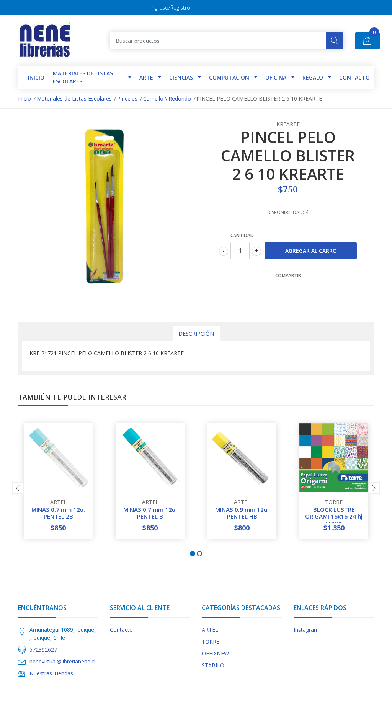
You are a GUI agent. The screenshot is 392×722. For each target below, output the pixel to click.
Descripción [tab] (196, 333)
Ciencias (181, 77)
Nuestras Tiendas (51, 673)
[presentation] (18, 488)
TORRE (210, 641)
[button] (192, 553)
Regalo (312, 77)
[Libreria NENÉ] (45, 40)
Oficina (275, 77)
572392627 (43, 649)
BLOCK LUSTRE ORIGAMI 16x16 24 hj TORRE (334, 516)
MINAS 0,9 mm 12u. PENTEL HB (242, 513)
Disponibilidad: (285, 212)
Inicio (24, 98)
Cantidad (242, 235)
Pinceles (127, 98)
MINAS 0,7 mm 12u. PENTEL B (150, 513)
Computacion (229, 77)
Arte (146, 77)
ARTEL (210, 629)
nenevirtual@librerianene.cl (62, 661)
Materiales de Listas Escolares (83, 77)
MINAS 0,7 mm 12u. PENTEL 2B (58, 513)
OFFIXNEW (215, 653)
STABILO (213, 665)
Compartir (288, 275)
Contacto (354, 77)
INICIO (36, 77)
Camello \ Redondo (167, 98)
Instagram (306, 629)
